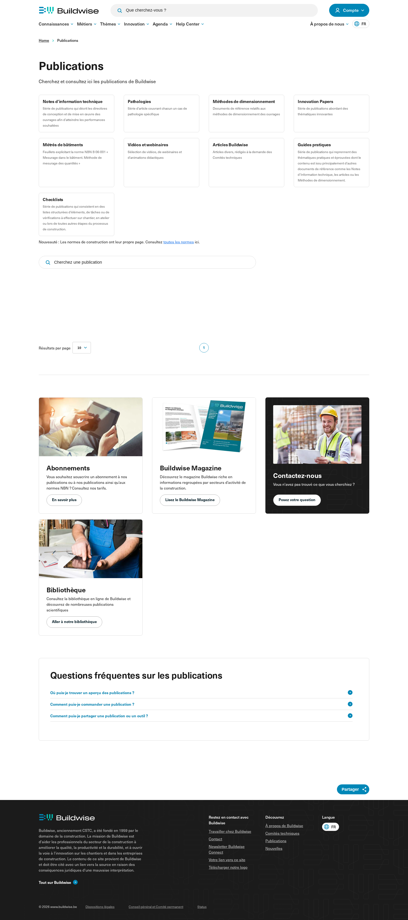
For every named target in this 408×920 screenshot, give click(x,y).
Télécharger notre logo (228, 867)
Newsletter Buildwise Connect (227, 849)
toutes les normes (178, 242)
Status (202, 906)
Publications (275, 840)
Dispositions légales (100, 906)
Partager (350, 789)
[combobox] (81, 347)
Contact (215, 839)
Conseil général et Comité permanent (156, 906)
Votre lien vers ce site (227, 859)
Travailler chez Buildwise (230, 831)
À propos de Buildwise (284, 825)
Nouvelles (273, 848)
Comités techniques (282, 833)
